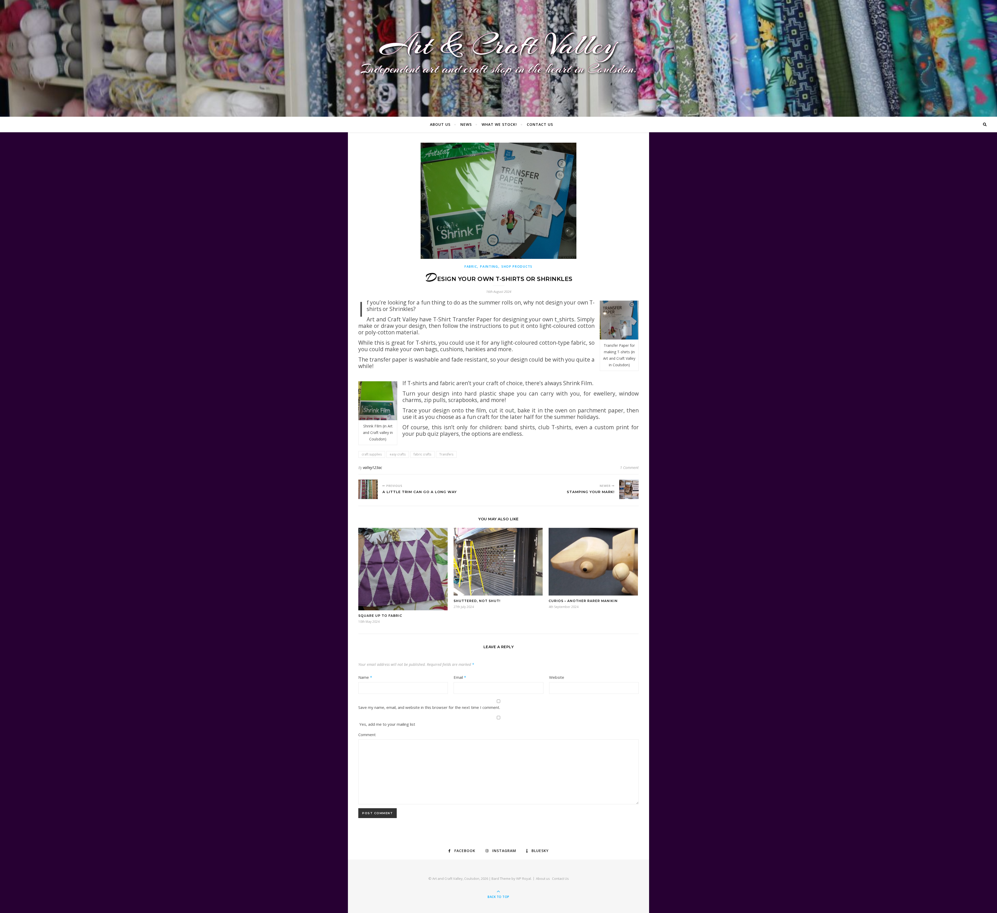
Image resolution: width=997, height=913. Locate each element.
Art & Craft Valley (498, 44)
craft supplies (372, 454)
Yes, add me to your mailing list (386, 724)
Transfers (446, 454)
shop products (517, 266)
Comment (367, 734)
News (466, 124)
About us (440, 124)
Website (556, 677)
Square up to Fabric (380, 616)
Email (460, 677)
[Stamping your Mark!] (629, 489)
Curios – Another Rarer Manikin (583, 601)
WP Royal (523, 878)
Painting (489, 266)
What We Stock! (499, 124)
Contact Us (540, 124)
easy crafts (398, 454)
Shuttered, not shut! (477, 601)
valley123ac (372, 467)
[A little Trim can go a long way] (368, 489)
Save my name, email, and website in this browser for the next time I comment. (429, 707)
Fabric (470, 266)
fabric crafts (422, 454)
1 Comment (629, 467)
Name (365, 677)
